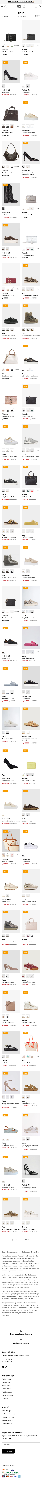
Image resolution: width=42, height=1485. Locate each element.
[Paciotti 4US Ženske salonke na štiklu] (11, 768)
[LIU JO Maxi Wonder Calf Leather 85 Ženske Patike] (31, 1133)
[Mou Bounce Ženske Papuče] (11, 323)
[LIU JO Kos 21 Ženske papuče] (31, 645)
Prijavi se (8, 1451)
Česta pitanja (6, 1411)
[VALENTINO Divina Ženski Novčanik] (31, 768)
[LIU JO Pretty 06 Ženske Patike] (11, 484)
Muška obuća (6, 1379)
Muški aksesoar (7, 1392)
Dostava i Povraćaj (8, 1414)
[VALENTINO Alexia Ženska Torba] (11, 119)
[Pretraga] (6, 6)
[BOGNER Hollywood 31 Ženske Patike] (11, 443)
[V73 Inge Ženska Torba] (31, 1050)
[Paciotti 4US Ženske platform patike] (31, 119)
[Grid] (36, 16)
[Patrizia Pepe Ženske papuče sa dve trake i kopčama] (31, 727)
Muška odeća (6, 1385)
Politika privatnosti (8, 1417)
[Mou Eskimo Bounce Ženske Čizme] (11, 929)
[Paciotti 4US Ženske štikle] (11, 79)
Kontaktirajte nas (7, 1424)
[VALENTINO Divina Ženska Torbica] (11, 39)
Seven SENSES (10, 1465)
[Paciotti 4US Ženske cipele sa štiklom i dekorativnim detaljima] (31, 161)
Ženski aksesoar (7, 1395)
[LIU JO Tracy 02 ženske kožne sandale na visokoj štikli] (11, 1091)
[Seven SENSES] (21, 6)
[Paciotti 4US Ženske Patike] (31, 79)
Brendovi (5, 1399)
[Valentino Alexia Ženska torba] (31, 202)
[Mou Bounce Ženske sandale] (31, 1090)
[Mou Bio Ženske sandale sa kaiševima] (11, 1216)
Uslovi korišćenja (7, 1420)
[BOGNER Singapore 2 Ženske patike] (31, 1216)
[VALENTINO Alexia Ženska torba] (11, 363)
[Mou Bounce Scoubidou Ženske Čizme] (31, 323)
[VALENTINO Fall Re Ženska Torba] (31, 403)
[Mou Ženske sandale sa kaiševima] (31, 282)
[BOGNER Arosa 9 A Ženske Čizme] (31, 1009)
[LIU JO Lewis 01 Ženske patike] (31, 969)
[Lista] (39, 16)
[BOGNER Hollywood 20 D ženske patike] (31, 363)
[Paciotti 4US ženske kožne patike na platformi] (11, 808)
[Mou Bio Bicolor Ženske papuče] (11, 524)
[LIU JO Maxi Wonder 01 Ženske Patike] (31, 443)
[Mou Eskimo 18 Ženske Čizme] (11, 564)
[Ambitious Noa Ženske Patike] (31, 808)
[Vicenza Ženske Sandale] (11, 1050)
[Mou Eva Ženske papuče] (31, 524)
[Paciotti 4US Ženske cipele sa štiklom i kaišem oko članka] (31, 1175)
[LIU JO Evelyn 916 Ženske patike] (31, 888)
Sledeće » (27, 1240)
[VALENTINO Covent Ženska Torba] (11, 848)
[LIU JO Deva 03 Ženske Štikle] (11, 969)
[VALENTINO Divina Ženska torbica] (11, 282)
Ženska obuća (6, 1382)
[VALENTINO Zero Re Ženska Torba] (31, 929)
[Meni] (2, 6)
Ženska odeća (6, 1389)
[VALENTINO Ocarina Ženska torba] (31, 39)
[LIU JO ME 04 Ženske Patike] (11, 726)
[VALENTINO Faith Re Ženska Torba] (11, 1009)
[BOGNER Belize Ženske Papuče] (11, 685)
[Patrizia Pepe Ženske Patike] (31, 685)
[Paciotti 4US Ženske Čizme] (11, 202)
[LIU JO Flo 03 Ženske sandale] (11, 1132)
